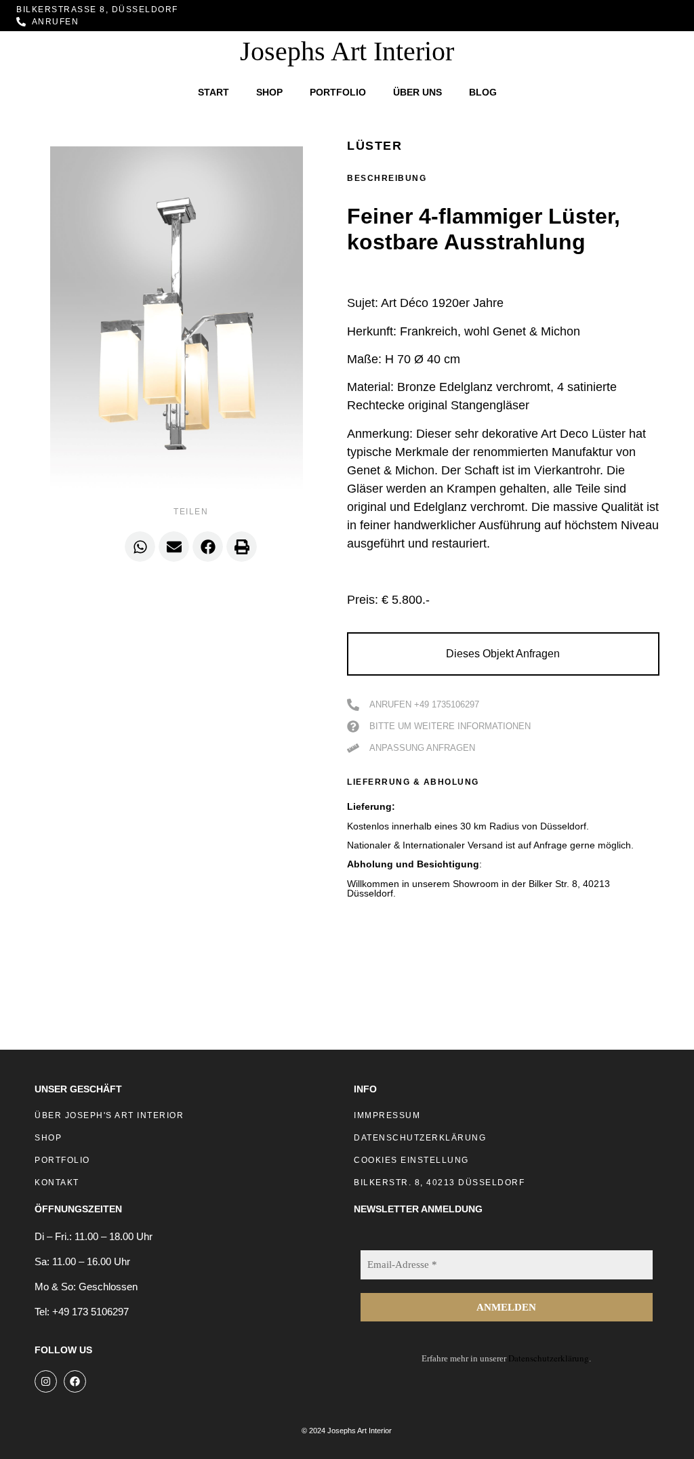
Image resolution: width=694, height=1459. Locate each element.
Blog (483, 92)
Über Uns (417, 92)
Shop (269, 92)
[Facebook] (75, 1381)
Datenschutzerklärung (548, 1358)
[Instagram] (46, 1381)
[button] (140, 546)
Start (213, 92)
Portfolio (338, 92)
